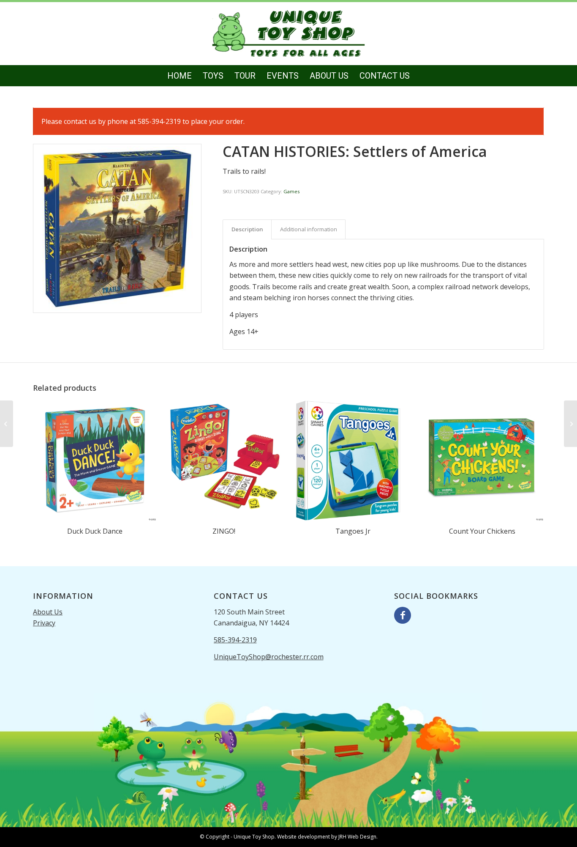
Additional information (308, 229)
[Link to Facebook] (402, 615)
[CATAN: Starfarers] (6, 423)
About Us (48, 612)
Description (247, 229)
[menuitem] (179, 75)
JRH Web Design (357, 836)
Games (291, 191)
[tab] (247, 229)
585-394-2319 (235, 639)
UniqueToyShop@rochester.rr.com (269, 656)
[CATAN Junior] (570, 423)
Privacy (44, 623)
